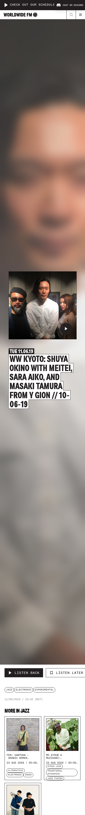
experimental (44, 689)
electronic (24, 689)
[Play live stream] (6, 5)
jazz (9, 689)
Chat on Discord (73, 5)
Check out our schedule (32, 5)
